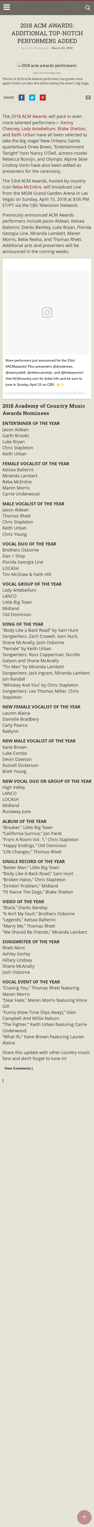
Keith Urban (22, 135)
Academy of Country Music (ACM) (57, 393)
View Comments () (17, 1074)
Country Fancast (31, 7)
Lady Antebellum (38, 128)
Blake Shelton (71, 128)
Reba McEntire (26, 187)
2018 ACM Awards (29, 116)
